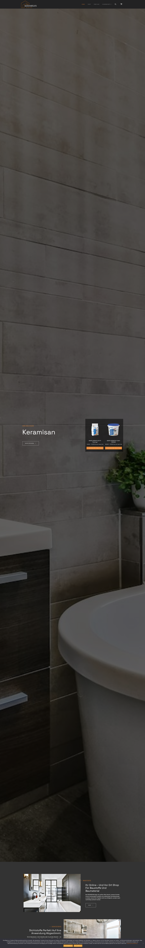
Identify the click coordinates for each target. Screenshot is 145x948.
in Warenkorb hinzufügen (95, 448)
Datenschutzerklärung (132, 943)
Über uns (96, 4)
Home (83, 4)
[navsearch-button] (115, 4)
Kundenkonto (106, 4)
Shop (89, 4)
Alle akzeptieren (68, 945)
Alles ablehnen (78, 945)
